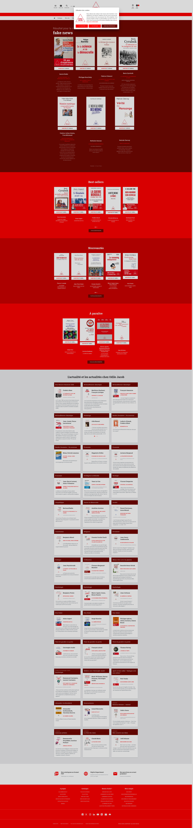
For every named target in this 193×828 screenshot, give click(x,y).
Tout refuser (95, 26)
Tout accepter (81, 26)
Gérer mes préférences (109, 26)
